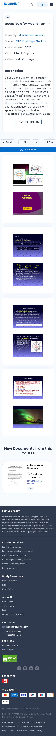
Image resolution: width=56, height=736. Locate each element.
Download (30, 149)
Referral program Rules (31, 726)
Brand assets (8, 649)
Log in (42, 4)
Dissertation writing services (14, 563)
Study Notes (7, 589)
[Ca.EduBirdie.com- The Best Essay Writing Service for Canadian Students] (5, 682)
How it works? (8, 601)
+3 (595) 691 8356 (14, 631)
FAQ (4, 610)
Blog (4, 585)
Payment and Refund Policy (14, 731)
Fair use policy (38, 722)
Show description (30, 121)
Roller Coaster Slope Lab (35, 466)
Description (14, 71)
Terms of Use (23, 722)
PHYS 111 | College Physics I (31, 41)
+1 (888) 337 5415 (13, 635)
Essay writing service (11, 547)
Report (9, 142)
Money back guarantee (12, 614)
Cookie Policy (36, 731)
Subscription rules (10, 726)
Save (51, 142)
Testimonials (8, 606)
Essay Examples (9, 580)
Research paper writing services (16, 559)
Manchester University (32, 35)
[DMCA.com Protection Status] (28, 658)
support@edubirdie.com (37, 531)
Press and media (10, 645)
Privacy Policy (8, 722)
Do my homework (10, 568)
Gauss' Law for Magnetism (25, 24)
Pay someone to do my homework (17, 551)
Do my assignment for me (14, 555)
